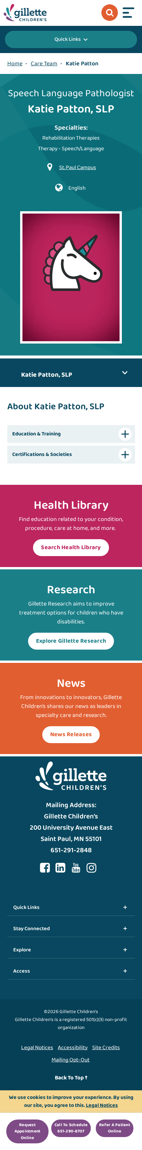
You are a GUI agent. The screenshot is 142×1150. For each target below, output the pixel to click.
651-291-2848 (71, 850)
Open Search (109, 12)
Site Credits (106, 1047)
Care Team (44, 63)
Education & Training (36, 434)
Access (21, 971)
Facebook (45, 868)
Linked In (60, 868)
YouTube (76, 868)
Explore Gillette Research (71, 641)
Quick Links (67, 39)
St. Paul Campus (77, 167)
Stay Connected (31, 929)
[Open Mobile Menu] (128, 13)
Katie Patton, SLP (46, 374)
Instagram (91, 868)
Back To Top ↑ (71, 1077)
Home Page (25, 12)
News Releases (71, 734)
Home (14, 63)
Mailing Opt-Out (70, 1059)
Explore (22, 950)
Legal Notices (37, 1047)
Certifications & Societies (42, 454)
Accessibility (73, 1047)
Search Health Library (71, 547)
